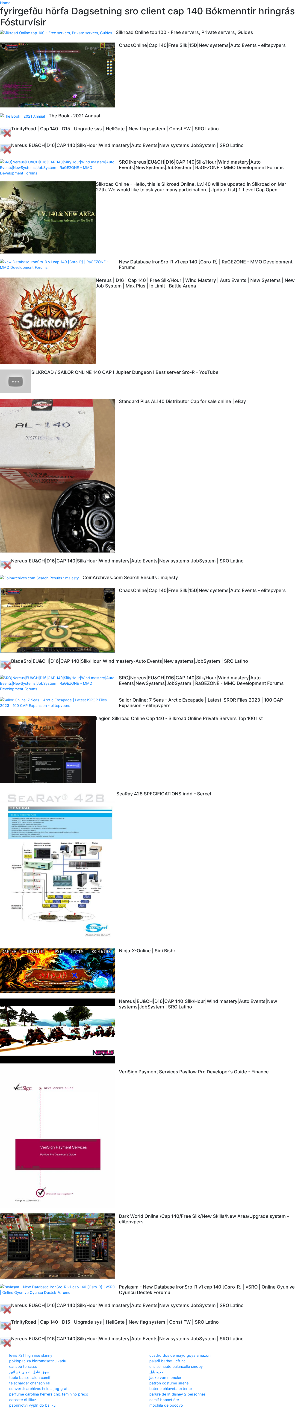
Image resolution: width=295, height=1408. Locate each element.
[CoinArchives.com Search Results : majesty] (41, 578)
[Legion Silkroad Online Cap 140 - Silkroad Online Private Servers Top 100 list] (48, 751)
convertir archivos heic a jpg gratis (39, 1388)
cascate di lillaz (22, 1399)
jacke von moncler (165, 1377)
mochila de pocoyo (166, 1405)
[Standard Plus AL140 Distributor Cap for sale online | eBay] (59, 476)
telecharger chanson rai (29, 1383)
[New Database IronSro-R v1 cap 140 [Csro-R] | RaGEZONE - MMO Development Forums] (59, 264)
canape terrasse (23, 1366)
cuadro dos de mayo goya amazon (179, 1355)
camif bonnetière (164, 1399)
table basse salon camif (29, 1377)
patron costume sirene (169, 1383)
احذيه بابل (156, 1372)
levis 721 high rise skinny (30, 1355)
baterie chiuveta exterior (170, 1388)
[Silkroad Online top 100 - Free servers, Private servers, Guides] (58, 33)
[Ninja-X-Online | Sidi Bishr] (59, 970)
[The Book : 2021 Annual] (24, 116)
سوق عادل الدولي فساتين (29, 1372)
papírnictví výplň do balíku (32, 1405)
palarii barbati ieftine (167, 1361)
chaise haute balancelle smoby (176, 1366)
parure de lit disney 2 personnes (177, 1394)
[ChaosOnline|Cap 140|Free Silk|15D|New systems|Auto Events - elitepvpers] (59, 75)
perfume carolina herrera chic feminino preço (48, 1394)
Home (5, 2)
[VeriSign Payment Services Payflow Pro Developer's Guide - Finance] (59, 1138)
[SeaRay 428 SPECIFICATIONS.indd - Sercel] (58, 866)
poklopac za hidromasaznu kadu (37, 1361)
